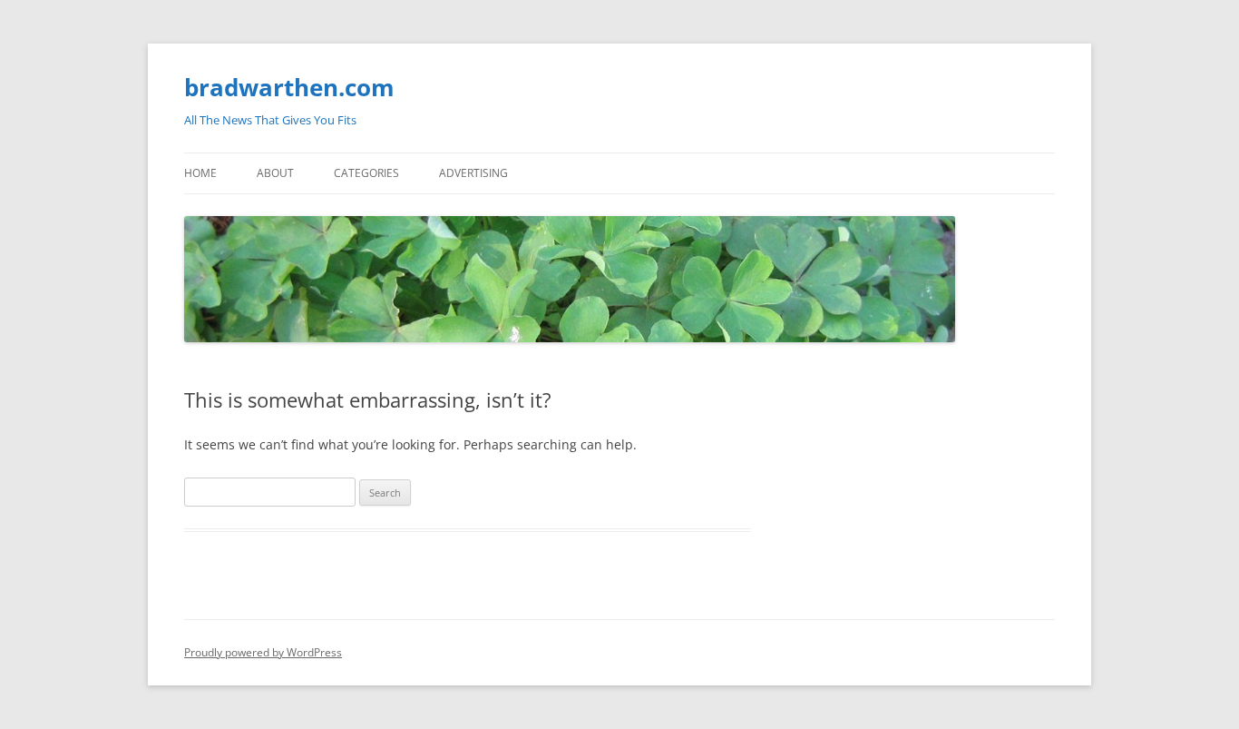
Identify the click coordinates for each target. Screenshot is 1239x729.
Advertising (473, 173)
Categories (366, 173)
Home (200, 173)
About (275, 173)
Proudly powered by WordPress (263, 652)
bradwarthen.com (289, 87)
